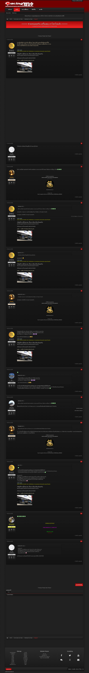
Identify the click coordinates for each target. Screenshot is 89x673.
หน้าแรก (10, 9)
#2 (81, 143)
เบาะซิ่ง (25, 652)
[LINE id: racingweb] (61, 660)
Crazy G (39, 26)
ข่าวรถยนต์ (25, 659)
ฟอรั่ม (17, 9)
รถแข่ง (25, 663)
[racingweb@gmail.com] (78, 660)
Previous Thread (41, 35)
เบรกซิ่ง (13, 660)
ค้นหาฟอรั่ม (8, 12)
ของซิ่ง (13, 657)
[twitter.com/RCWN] (70, 655)
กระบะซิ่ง (25, 660)
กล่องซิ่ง (12, 661)
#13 (81, 541)
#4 (81, 202)
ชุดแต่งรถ (25, 653)
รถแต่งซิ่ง (25, 656)
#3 (81, 166)
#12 (81, 513)
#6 (81, 290)
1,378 (9, 414)
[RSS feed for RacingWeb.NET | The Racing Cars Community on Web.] (83, 667)
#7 (81, 328)
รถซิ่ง (25, 664)
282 (9, 530)
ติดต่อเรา (70, 669)
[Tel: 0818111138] (70, 660)
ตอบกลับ (80, 74)
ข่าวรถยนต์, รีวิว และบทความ (44, 656)
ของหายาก (13, 663)
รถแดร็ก (25, 661)
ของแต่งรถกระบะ (13, 664)
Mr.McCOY (47, 26)
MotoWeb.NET (44, 655)
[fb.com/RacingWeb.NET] (61, 655)
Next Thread (48, 35)
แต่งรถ (13, 656)
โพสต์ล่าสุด (14, 12)
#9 (81, 397)
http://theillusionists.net (49, 189)
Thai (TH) (8, 669)
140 (9, 183)
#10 (81, 422)
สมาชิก (40, 9)
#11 (81, 461)
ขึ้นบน (80, 669)
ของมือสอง (13, 653)
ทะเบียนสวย (25, 657)
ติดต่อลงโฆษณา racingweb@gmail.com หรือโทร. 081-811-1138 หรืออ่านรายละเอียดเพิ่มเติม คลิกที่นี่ (44, 15)
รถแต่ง (13, 655)
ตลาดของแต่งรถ (12, 652)
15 (9, 386)
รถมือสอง (25, 655)
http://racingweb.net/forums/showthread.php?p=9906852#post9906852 (50, 194)
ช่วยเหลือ (73, 669)
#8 (81, 369)
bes (11, 380)
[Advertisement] (44, 87)
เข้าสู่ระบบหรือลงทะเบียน (77, 0)
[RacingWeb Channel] (78, 655)
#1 (81, 39)
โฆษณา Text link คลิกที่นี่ (44, 657)
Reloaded (12, 407)
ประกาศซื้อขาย (25, 9)
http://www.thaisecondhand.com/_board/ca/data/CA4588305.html (36, 385)
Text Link (44, 653)
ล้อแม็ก (13, 659)
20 (9, 56)
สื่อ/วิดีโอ (34, 9)
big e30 (11, 153)
